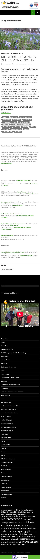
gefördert (4, 381)
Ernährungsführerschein (8, 367)
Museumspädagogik (7, 423)
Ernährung (4, 363)
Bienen (31, 510)
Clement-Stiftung (5, 514)
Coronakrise (6, 119)
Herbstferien (18, 522)
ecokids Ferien (5, 360)
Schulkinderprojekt (8, 536)
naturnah (17, 126)
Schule (3, 455)
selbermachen (21, 536)
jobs (2, 399)
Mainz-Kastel (4, 528)
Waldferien (7, 544)
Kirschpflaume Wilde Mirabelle (21, 124)
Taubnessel (18, 131)
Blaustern (14, 117)
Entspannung (27, 119)
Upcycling (4, 483)
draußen (24, 514)
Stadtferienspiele (6, 469)
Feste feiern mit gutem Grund (10, 377)
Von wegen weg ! (6, 202)
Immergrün (6, 124)
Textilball (32, 539)
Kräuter (24, 526)
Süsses (3, 473)
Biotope (28, 512)
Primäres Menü (37, 12)
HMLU (22, 522)
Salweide (5, 129)
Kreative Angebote (11, 525)
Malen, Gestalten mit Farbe (9, 413)
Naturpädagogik (6, 53)
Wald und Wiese (18, 53)
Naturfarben (5, 434)
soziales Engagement (7, 462)
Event (2, 370)
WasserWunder (21, 192)
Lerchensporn (7, 126)
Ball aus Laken (4, 510)
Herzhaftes (4, 388)
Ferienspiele (26, 519)
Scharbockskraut (16, 129)
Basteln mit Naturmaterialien (18, 510)
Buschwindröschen (25, 117)
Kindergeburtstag (6, 402)
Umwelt (4, 542)
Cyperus (19, 514)
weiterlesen (6, 113)
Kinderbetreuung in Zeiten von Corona (18, 58)
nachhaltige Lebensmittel (8, 427)
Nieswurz (25, 126)
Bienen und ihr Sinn (7, 349)
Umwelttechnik (5, 480)
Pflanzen (3, 448)
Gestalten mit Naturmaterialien (10, 384)
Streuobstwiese (23, 539)
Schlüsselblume (7, 131)
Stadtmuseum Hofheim (8, 539)
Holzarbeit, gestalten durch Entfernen (12, 392)
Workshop (4, 497)
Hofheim (29, 522)
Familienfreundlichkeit (9, 122)
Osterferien (34, 532)
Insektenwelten (5, 395)
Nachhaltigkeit (26, 528)
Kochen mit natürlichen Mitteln (10, 406)
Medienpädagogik (6, 420)
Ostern (3, 441)
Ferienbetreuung (22, 516)
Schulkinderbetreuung (7, 459)
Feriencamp (32, 516)
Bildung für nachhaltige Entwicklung (13, 512)
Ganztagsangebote (7, 523)
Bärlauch (5, 117)
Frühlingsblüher (24, 122)
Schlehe (26, 129)
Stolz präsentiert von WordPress (22, 552)
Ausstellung (4, 339)
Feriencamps (5, 374)
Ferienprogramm (10, 518)
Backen (3, 342)
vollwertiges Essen (28, 541)
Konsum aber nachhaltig (8, 409)
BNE (32, 512)
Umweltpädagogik (6, 476)
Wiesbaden (21, 544)
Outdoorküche (5, 444)
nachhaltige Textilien (7, 430)
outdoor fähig (4, 534)
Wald (2, 544)
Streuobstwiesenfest (7, 235)
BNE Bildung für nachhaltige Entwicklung (13, 353)
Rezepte (3, 452)
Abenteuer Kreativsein (23, 180)
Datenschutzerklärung (6, 552)
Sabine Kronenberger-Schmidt (23, 64)
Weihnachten (5, 490)
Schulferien (11, 534)
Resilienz (33, 126)
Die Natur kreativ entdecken (9, 214)
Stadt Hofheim (5, 466)
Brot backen (4, 356)
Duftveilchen (17, 119)
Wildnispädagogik (6, 494)
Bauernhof (4, 346)
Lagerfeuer (30, 526)
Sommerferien (31, 536)
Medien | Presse (5, 416)
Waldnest (14, 544)
